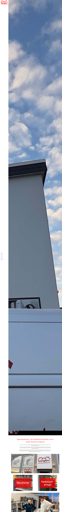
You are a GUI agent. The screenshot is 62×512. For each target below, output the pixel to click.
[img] (35, 217)
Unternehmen (2, 259)
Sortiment (2, 254)
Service (1, 255)
